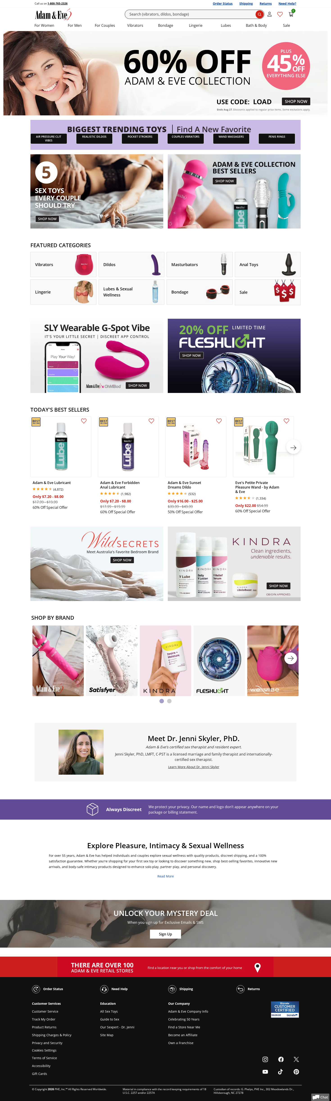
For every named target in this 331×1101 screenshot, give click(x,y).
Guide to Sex (109, 1019)
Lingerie (195, 25)
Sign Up (165, 934)
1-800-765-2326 (58, 3)
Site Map (106, 1035)
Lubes (226, 25)
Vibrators (135, 25)
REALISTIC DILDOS (94, 136)
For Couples (105, 25)
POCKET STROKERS (140, 136)
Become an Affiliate (182, 1035)
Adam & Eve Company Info (188, 1011)
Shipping (246, 3)
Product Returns (44, 1027)
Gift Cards (39, 1074)
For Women (44, 25)
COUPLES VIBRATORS (186, 136)
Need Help (119, 989)
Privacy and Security (47, 1043)
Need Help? (287, 3)
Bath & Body (256, 25)
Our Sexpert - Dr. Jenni (117, 1027)
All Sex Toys (109, 1011)
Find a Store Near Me (184, 1027)
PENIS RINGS (277, 136)
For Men (75, 25)
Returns (266, 3)
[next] (293, 447)
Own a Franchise (180, 1043)
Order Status (223, 3)
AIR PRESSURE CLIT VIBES (48, 138)
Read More (165, 876)
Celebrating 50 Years (184, 1019)
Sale (286, 25)
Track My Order (43, 1019)
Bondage (165, 25)
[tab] (161, 701)
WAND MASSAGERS (231, 136)
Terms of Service (44, 1058)
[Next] (290, 658)
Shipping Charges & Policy (51, 1035)
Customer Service (45, 1011)
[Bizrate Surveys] (293, 1015)
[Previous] (40, 658)
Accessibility (41, 1066)
